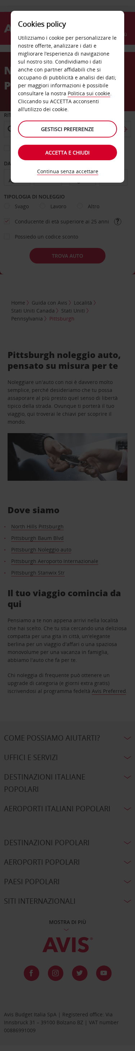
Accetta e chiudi (67, 152)
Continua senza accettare (67, 171)
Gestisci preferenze (67, 129)
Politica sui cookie (89, 93)
